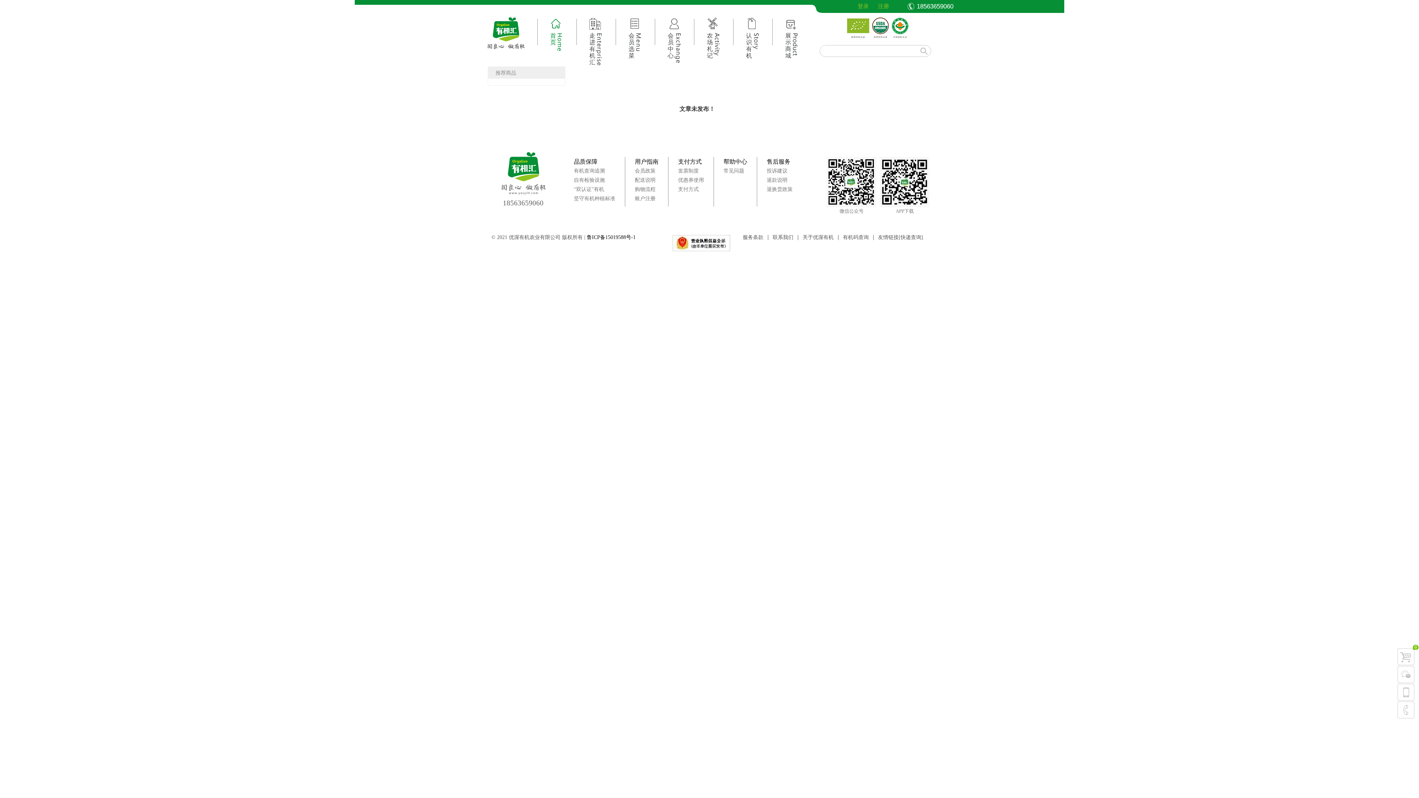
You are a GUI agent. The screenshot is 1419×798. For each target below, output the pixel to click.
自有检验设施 (589, 180)
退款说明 (777, 180)
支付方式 (690, 161)
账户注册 (645, 198)
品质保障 (586, 161)
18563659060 (523, 203)
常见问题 (734, 171)
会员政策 (645, 171)
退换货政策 (780, 189)
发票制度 (688, 171)
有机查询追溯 (589, 171)
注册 (883, 6)
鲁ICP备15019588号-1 (611, 237)
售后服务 (778, 161)
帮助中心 (735, 161)
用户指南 (647, 161)
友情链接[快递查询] (900, 237)
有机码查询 (856, 237)
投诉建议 (777, 171)
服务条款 (753, 237)
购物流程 (645, 189)
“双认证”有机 (589, 189)
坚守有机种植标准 (594, 198)
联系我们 (783, 237)
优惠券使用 (691, 180)
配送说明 (645, 180)
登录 (857, 6)
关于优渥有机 (818, 237)
